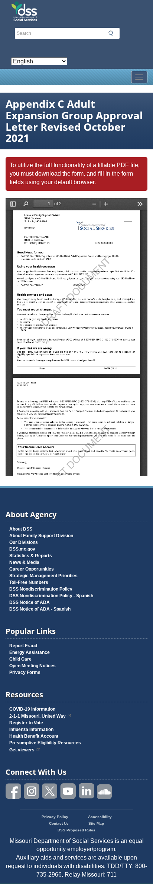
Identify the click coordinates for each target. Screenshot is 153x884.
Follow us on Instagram (32, 791)
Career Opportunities (31, 569)
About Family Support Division (41, 535)
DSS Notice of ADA (29, 602)
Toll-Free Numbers (28, 582)
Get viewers (22, 749)
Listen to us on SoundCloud (105, 791)
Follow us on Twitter (50, 791)
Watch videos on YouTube (68, 791)
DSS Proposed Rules (76, 830)
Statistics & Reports (30, 555)
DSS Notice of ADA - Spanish (40, 609)
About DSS (20, 529)
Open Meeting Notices (32, 665)
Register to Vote (26, 722)
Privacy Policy (55, 817)
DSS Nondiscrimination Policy (40, 589)
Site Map (96, 823)
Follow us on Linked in (86, 791)
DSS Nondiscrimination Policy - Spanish (51, 595)
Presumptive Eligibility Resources (45, 742)
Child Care (20, 659)
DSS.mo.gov (22, 549)
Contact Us (59, 823)
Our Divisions (23, 542)
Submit (110, 33)
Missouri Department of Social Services (76, 8)
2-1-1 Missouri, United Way (37, 716)
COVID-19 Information (32, 709)
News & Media (24, 562)
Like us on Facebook (14, 791)
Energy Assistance (29, 652)
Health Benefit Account (33, 736)
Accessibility (100, 817)
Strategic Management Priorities (43, 575)
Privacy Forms (24, 672)
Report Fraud (23, 645)
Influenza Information (31, 729)
